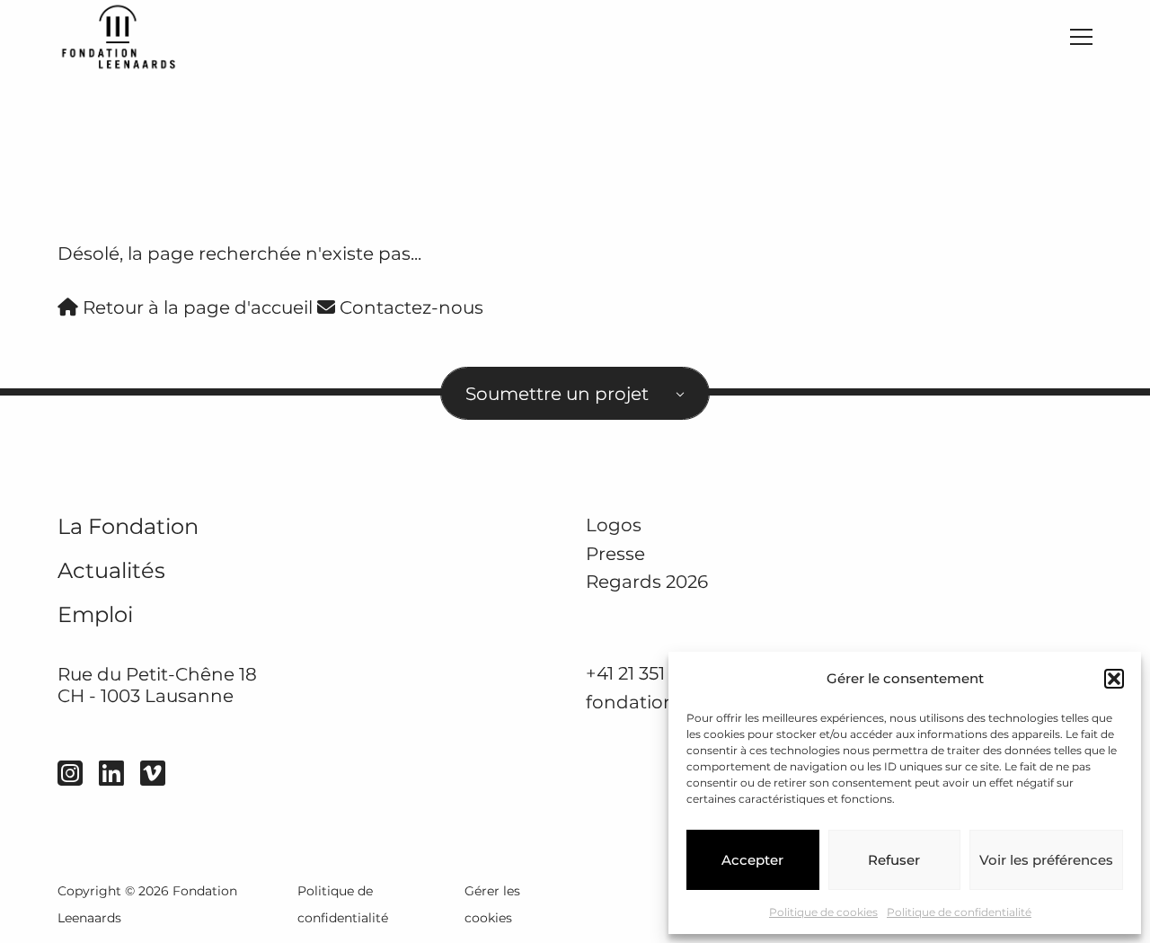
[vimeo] (152, 773)
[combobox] (575, 393)
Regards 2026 (647, 582)
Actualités (111, 570)
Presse (615, 553)
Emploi (95, 614)
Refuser (894, 859)
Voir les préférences (1046, 859)
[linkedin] (111, 773)
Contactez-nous (409, 307)
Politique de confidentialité (959, 912)
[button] (1114, 679)
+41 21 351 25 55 (649, 673)
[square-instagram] (70, 773)
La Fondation (128, 526)
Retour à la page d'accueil (195, 307)
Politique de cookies (823, 912)
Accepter (752, 859)
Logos (613, 524)
